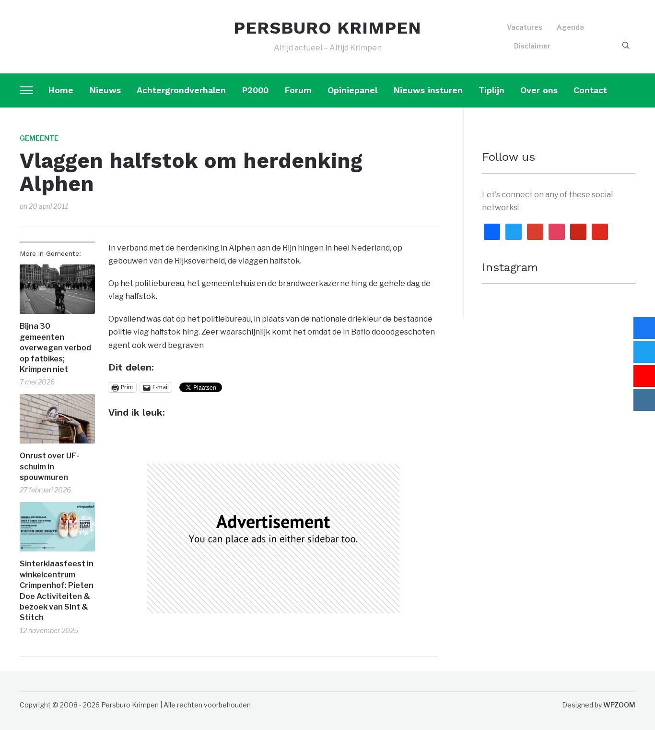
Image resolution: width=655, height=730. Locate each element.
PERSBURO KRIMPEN (327, 27)
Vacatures (524, 27)
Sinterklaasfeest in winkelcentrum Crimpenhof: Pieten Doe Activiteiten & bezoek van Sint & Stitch (57, 590)
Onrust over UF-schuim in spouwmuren (49, 466)
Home (60, 90)
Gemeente (39, 138)
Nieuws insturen (428, 90)
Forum (298, 90)
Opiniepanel (352, 90)
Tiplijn (491, 90)
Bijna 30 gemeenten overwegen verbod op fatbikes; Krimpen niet (55, 348)
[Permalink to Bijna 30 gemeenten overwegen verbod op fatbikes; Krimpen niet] (57, 289)
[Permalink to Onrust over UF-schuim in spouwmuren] (57, 418)
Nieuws (105, 90)
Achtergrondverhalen (181, 90)
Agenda (570, 27)
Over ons (539, 90)
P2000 (255, 90)
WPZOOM (619, 705)
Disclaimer (532, 46)
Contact (590, 90)
